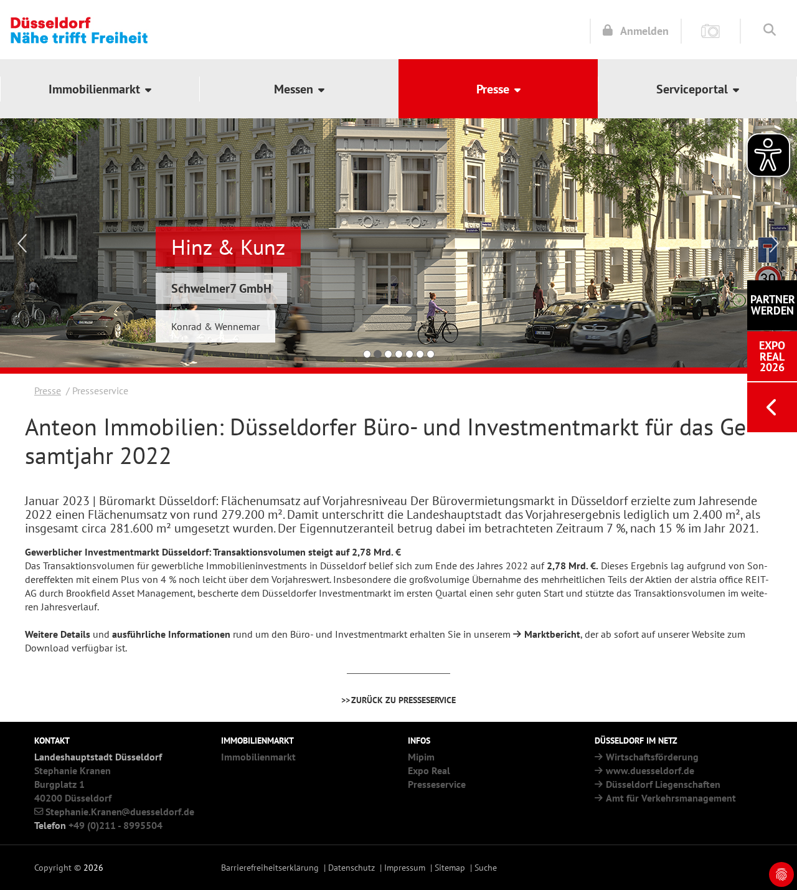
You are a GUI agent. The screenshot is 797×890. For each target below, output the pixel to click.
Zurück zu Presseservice (403, 700)
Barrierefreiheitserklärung (270, 867)
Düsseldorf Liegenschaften (663, 784)
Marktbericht (552, 634)
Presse (47, 390)
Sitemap (450, 867)
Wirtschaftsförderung (652, 756)
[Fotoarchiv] (710, 30)
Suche (485, 867)
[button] (99, 88)
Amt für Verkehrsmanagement (671, 798)
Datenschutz (351, 867)
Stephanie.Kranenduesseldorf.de (119, 811)
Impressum (404, 867)
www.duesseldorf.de (650, 770)
